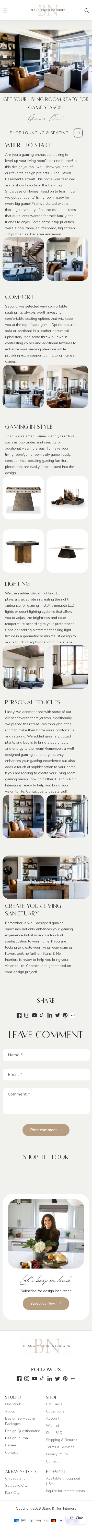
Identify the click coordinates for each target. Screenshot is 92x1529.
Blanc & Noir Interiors (59, 1508)
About (10, 1411)
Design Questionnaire (22, 1431)
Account (52, 1418)
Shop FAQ (54, 1432)
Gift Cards (54, 1404)
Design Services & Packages (20, 1421)
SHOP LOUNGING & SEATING (39, 133)
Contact (11, 1452)
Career (10, 1445)
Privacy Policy (57, 1454)
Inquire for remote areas (65, 1490)
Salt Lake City (16, 1485)
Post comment (44, 1130)
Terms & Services (60, 1447)
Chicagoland (15, 1478)
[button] (86, 10)
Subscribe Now (42, 1303)
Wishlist (52, 1425)
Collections (55, 1411)
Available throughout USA (63, 1481)
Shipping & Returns (61, 1439)
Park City (12, 1492)
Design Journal (17, 1438)
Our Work (13, 1404)
